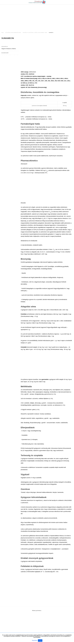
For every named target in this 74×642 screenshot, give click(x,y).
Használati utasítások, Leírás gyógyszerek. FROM (35, 32)
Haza (2, 32)
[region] (37, 16)
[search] (72, 2)
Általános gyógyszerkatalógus (13, 32)
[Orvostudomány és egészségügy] (37, 2)
